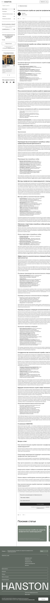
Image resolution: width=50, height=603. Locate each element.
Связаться (43, 1)
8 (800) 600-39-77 (28, 558)
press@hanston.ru (5, 29)
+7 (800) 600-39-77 (47, 2)
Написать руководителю (30, 563)
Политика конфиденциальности (31, 592)
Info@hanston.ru (28, 559)
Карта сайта (27, 594)
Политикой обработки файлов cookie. (27, 599)
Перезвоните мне (28, 561)
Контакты (27, 565)
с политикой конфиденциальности (8, 48)
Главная (3, 551)
